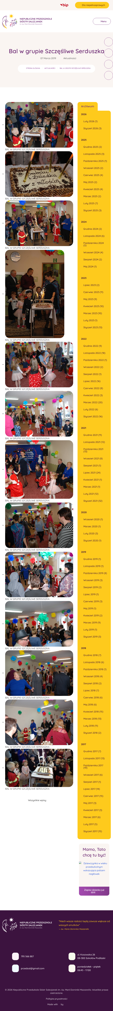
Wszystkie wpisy (37, 800)
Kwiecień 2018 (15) (93, 711)
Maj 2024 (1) (90, 266)
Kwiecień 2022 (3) (93, 395)
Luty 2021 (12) (90, 493)
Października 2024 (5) (93, 244)
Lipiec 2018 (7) (91, 690)
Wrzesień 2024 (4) (93, 252)
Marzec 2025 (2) (92, 196)
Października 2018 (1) (95, 669)
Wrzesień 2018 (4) (93, 676)
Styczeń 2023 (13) (92, 327)
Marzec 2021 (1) (91, 486)
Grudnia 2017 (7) (92, 751)
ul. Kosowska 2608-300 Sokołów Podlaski (91, 956)
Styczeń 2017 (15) (92, 831)
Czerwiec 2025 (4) (93, 175)
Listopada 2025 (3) (93, 153)
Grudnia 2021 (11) (92, 434)
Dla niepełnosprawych (93, 5)
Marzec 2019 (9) (92, 622)
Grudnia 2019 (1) (92, 559)
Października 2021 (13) (93, 450)
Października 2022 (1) (95, 360)
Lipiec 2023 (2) (91, 285)
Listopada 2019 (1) (93, 566)
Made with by (55, 1004)
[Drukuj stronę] (108, 53)
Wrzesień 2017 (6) (93, 774)
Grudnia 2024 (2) (92, 228)
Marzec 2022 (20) (93, 402)
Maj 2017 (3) (89, 803)
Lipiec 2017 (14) (91, 788)
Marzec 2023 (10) (92, 313)
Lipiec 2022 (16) (91, 381)
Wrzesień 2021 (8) (93, 458)
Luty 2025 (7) (90, 203)
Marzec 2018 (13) (92, 718)
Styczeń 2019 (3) (92, 636)
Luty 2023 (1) (90, 320)
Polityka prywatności (56, 998)
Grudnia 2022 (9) (92, 345)
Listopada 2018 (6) (93, 662)
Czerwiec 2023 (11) (93, 292)
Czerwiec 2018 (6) (93, 697)
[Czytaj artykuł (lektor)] (108, 41)
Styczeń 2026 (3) (92, 128)
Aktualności (69, 58)
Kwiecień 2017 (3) (92, 810)
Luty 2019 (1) (90, 629)
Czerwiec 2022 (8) (93, 388)
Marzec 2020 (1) (92, 526)
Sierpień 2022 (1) (92, 374)
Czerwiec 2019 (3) (92, 601)
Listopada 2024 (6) (93, 235)
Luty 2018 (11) (90, 725)
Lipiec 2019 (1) (91, 594)
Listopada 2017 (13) (94, 758)
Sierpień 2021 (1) (92, 465)
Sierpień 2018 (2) (92, 683)
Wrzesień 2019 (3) (93, 580)
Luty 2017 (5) (90, 824)
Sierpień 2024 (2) (92, 259)
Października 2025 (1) (95, 160)
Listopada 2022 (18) (94, 352)
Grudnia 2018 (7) (92, 655)
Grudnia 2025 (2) (92, 146)
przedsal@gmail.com (32, 968)
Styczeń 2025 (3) (92, 210)
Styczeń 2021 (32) (92, 500)
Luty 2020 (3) (90, 533)
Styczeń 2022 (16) (93, 416)
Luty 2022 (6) (90, 409)
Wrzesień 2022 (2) (93, 367)
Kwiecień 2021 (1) (92, 479)
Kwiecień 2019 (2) (92, 615)
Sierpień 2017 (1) (92, 781)
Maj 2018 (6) (90, 704)
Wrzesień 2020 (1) (93, 519)
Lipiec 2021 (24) (91, 472)
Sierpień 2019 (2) (92, 587)
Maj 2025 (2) (90, 182)
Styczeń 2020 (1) (92, 540)
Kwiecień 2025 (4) (93, 189)
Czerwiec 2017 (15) (93, 795)
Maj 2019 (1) (89, 608)
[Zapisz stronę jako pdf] (108, 64)
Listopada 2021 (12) (94, 442)
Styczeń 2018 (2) (92, 732)
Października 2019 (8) (95, 573)
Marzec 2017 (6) (91, 817)
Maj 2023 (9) (90, 299)
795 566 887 (27, 956)
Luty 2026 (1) (90, 121)
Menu (103, 21)
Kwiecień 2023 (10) (93, 306)
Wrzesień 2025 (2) (93, 168)
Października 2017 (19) (93, 766)
